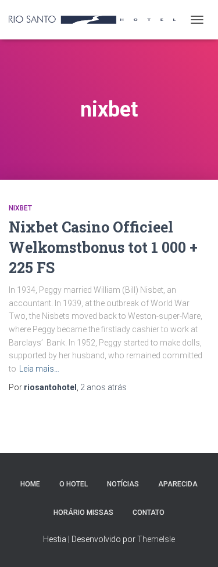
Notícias (123, 484)
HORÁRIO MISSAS (83, 512)
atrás (103, 387)
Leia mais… (39, 368)
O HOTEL (73, 484)
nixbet (20, 208)
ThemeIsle (156, 539)
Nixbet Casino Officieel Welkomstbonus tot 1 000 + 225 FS (103, 247)
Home (30, 484)
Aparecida (178, 484)
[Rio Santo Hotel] (96, 20)
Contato (149, 512)
